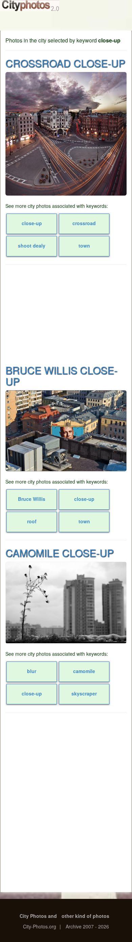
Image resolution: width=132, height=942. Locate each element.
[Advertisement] (66, 313)
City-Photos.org (39, 926)
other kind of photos (85, 915)
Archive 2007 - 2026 (87, 926)
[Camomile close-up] (66, 602)
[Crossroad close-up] (66, 134)
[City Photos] (29, 5)
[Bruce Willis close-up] (66, 431)
